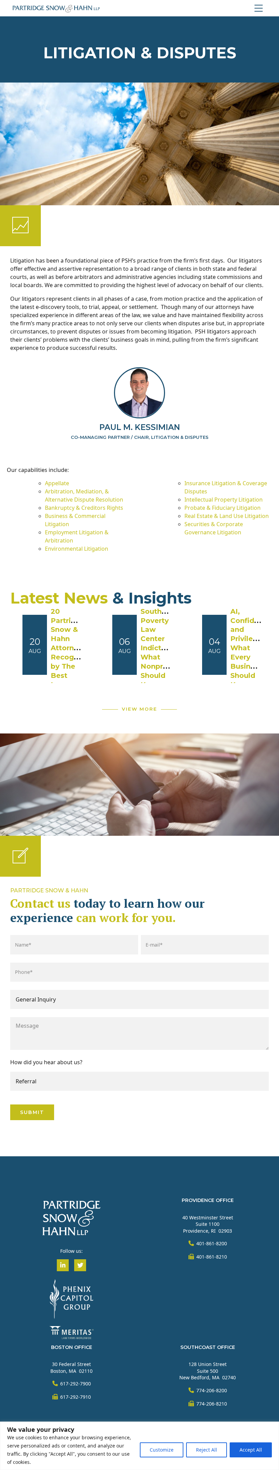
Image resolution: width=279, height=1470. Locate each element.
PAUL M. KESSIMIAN (139, 427)
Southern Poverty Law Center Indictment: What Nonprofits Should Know (161, 648)
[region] (139, 1446)
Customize (162, 1449)
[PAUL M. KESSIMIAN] (139, 392)
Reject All (206, 1449)
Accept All (251, 1449)
